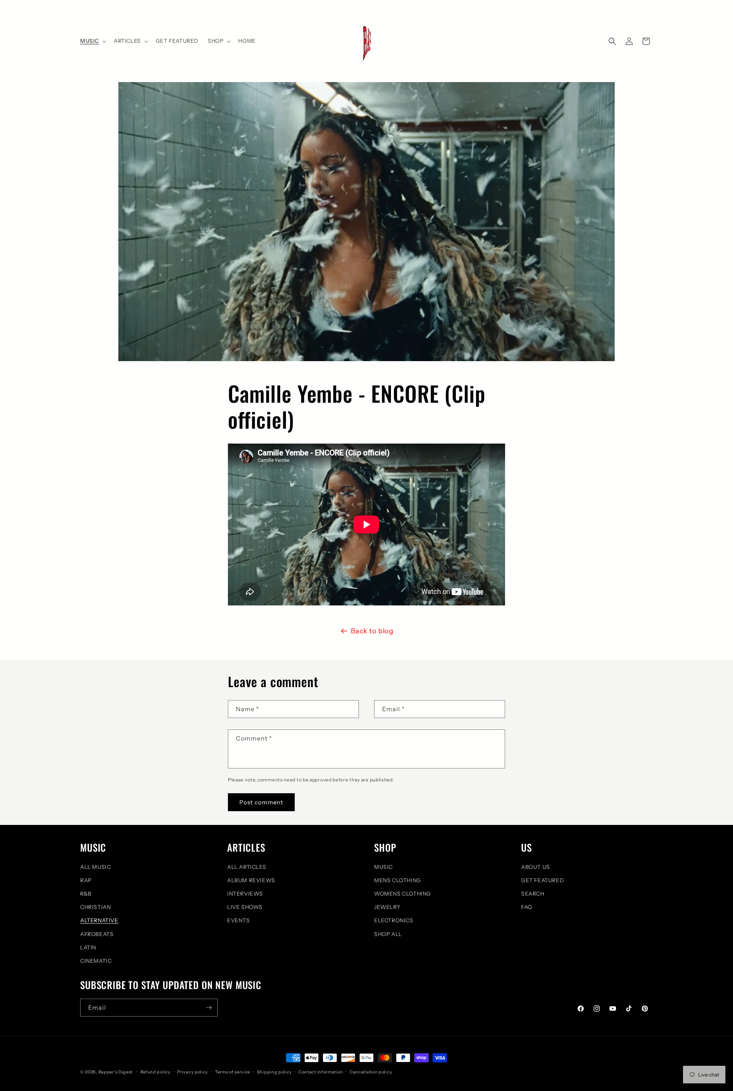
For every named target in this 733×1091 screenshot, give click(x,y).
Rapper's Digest (115, 1072)
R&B (86, 893)
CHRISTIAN (95, 907)
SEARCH (532, 893)
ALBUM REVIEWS (251, 880)
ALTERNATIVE (99, 920)
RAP (86, 880)
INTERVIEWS (245, 893)
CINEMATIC (95, 960)
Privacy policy (192, 1072)
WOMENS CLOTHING (402, 893)
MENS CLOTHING (397, 880)
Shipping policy (274, 1072)
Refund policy (155, 1072)
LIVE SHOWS (245, 907)
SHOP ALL (388, 934)
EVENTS (238, 920)
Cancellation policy (371, 1072)
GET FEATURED (542, 880)
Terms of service (232, 1072)
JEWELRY (387, 907)
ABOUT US (535, 866)
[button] (92, 41)
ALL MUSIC (95, 866)
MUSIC (383, 866)
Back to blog (372, 631)
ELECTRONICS (393, 920)
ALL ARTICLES (246, 866)
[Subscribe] (208, 1008)
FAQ (526, 907)
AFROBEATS (96, 934)
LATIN (88, 947)
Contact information (321, 1072)
